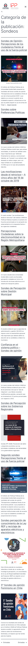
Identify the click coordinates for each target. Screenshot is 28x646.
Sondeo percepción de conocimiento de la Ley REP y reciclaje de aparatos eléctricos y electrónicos (13, 526)
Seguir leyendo (11, 105)
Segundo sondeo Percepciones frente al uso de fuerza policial (13, 458)
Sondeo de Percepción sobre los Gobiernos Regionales (13, 406)
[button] (25, 7)
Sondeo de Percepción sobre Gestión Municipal (13, 291)
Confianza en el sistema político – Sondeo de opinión (11, 347)
